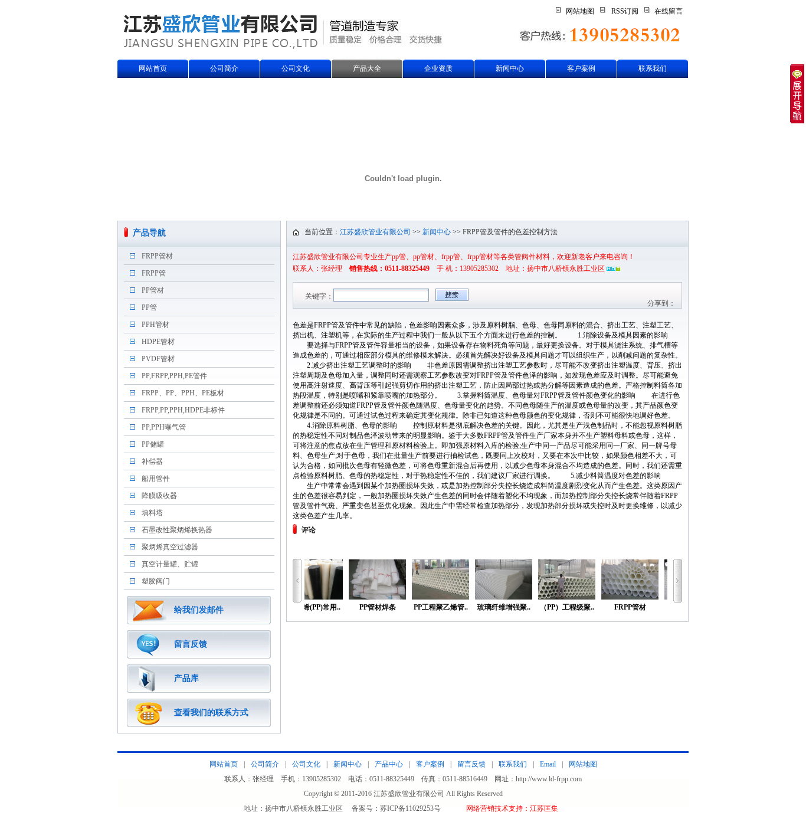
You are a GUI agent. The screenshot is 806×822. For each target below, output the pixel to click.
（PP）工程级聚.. (567, 607)
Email (548, 764)
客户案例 (581, 68)
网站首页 (153, 68)
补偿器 (152, 461)
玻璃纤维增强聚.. (503, 607)
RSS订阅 (624, 11)
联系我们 (652, 68)
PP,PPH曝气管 (164, 427)
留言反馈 (190, 644)
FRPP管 (154, 273)
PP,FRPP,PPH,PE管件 (174, 376)
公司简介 (224, 68)
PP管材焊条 (377, 607)
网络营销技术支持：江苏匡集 (512, 808)
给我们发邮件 (199, 609)
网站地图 (580, 11)
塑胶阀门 (156, 581)
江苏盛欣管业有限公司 (375, 232)
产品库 (186, 678)
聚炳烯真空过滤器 (170, 547)
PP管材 (153, 290)
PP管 (149, 307)
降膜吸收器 (159, 496)
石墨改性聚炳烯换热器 (177, 530)
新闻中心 (510, 68)
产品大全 (367, 68)
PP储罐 (153, 444)
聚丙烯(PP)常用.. (314, 607)
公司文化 (295, 68)
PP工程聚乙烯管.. (441, 607)
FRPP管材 (157, 256)
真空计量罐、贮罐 (170, 564)
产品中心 (389, 764)
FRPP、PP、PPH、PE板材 (183, 393)
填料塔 (152, 513)
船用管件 (156, 478)
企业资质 (438, 68)
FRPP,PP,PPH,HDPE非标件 (183, 410)
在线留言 (668, 11)
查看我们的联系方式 (211, 712)
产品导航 (149, 232)
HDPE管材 (158, 342)
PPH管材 (155, 324)
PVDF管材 (158, 359)
